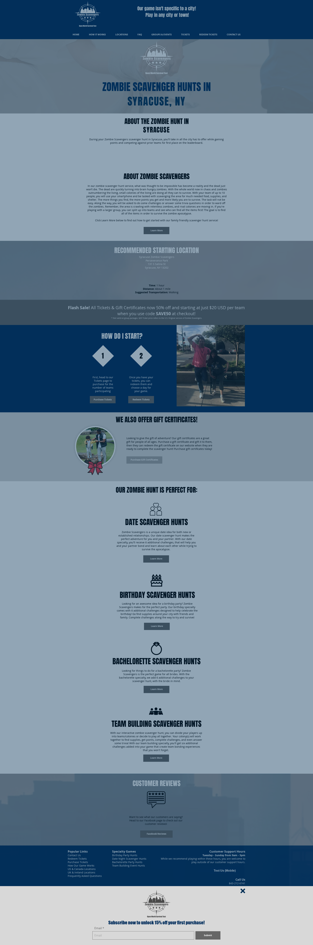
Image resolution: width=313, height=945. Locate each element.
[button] (242, 891)
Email (98, 928)
